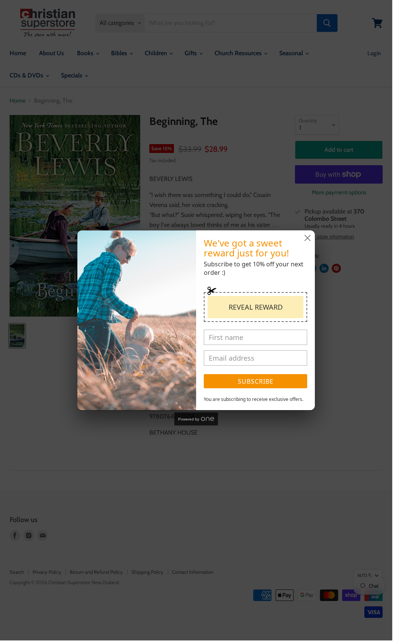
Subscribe (255, 381)
